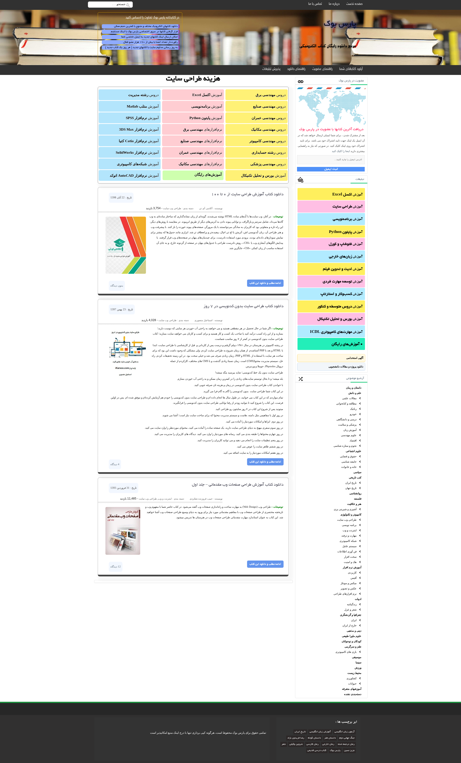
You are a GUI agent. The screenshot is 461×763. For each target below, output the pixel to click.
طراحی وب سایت (347, 519)
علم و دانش (354, 392)
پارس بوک (335, 750)
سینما (358, 662)
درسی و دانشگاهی (346, 419)
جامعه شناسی (349, 461)
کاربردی (352, 572)
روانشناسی (355, 493)
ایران (354, 620)
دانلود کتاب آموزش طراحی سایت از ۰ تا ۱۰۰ (247, 194)
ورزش (358, 667)
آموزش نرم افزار (352, 567)
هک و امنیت (350, 562)
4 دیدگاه (114, 464)
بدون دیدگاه (116, 285)
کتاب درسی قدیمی (316, 750)
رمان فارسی (312, 744)
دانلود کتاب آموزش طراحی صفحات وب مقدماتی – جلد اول (238, 485)
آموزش (347, 195)
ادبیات (358, 599)
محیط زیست (354, 672)
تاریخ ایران (351, 482)
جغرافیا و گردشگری (350, 614)
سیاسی (357, 472)
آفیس (354, 577)
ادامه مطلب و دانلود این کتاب (265, 283)
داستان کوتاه (314, 738)
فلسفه (357, 498)
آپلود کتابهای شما (351, 69)
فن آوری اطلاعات (347, 551)
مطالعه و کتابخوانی (346, 403)
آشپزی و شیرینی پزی (345, 509)
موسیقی (356, 657)
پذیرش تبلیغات (271, 69)
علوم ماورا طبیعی (351, 636)
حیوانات (352, 683)
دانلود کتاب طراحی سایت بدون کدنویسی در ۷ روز (244, 306)
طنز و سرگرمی (353, 646)
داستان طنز (330, 738)
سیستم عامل (349, 546)
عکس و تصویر (349, 588)
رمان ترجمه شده (346, 744)
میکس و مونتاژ (349, 583)
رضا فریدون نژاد (295, 738)
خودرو (353, 414)
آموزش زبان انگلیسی (320, 732)
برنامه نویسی (349, 525)
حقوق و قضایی (348, 456)
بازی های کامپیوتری (346, 651)
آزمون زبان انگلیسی (344, 732)
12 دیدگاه (115, 566)
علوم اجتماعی (353, 451)
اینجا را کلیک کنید (341, 151)
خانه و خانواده (349, 466)
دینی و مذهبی (354, 630)
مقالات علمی (349, 398)
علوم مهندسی (349, 435)
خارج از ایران (349, 625)
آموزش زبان (350, 429)
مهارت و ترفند (349, 535)
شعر (284, 744)
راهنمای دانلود (296, 69)
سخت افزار (350, 556)
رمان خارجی (328, 744)
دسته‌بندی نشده (352, 694)
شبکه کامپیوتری (348, 540)
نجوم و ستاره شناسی (345, 445)
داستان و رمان (353, 387)
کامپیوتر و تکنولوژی (350, 514)
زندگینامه (352, 604)
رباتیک (353, 408)
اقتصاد (353, 440)
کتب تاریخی (355, 477)
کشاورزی (351, 678)
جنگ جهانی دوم (347, 738)
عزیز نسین (349, 750)
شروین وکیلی (296, 744)
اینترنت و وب (350, 530)
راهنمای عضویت (322, 69)
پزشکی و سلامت (347, 424)
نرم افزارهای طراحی (345, 593)
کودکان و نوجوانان (351, 641)
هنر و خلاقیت (354, 503)
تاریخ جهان (351, 488)
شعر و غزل (350, 609)
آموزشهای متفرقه (351, 688)
